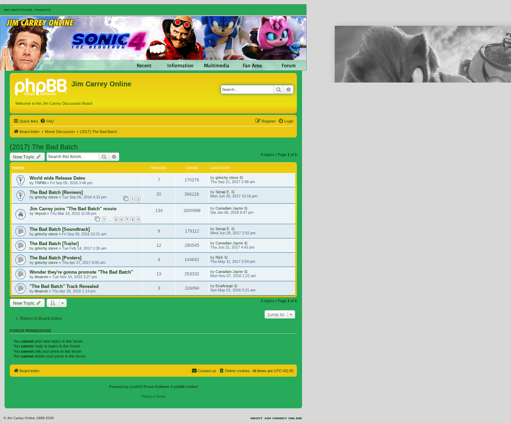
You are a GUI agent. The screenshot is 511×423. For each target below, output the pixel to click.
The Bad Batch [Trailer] (54, 243)
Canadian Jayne (229, 208)
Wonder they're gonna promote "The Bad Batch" (81, 272)
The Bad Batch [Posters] (55, 257)
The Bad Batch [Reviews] (56, 192)
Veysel (40, 213)
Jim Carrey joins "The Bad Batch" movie (73, 208)
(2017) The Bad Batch (44, 147)
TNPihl (40, 183)
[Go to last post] (242, 177)
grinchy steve (227, 177)
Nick (219, 257)
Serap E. (223, 192)
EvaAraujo (224, 286)
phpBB (134, 387)
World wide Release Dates (57, 178)
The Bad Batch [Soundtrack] (60, 229)
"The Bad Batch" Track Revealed (64, 286)
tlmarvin (41, 277)
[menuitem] (47, 121)
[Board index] (41, 86)
